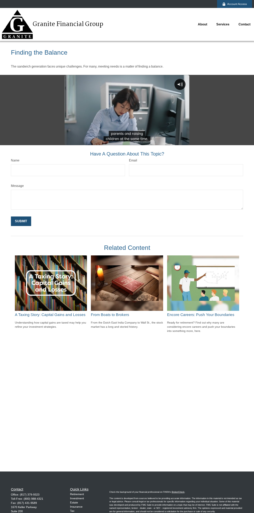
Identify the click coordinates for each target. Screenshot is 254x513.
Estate (74, 502)
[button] (202, 24)
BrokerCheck (178, 492)
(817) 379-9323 (29, 494)
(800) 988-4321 (33, 498)
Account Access (237, 4)
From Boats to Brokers (110, 315)
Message (17, 185)
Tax (72, 510)
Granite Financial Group (68, 24)
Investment (77, 498)
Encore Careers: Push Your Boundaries (200, 315)
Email (133, 160)
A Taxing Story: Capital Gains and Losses (50, 315)
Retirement (77, 494)
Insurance (76, 506)
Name (15, 160)
